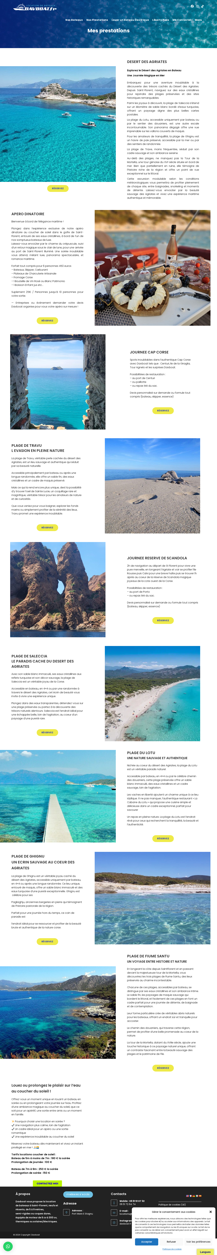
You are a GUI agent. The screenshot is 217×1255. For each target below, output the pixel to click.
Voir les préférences (198, 1241)
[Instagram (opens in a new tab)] (197, 6)
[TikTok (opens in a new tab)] (202, 6)
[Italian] (196, 1196)
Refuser (171, 1241)
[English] (187, 1196)
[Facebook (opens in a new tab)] (192, 6)
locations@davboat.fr (132, 1213)
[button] (210, 1211)
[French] (190, 1196)
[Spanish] (200, 1196)
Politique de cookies (172, 1249)
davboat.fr (125, 1223)
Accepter (146, 1241)
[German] (193, 1196)
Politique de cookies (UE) (172, 1204)
